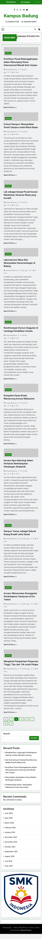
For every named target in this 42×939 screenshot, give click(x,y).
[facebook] (14, 9)
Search (6, 733)
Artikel (8, 53)
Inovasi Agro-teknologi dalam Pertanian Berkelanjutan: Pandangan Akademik (18, 463)
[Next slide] (39, 2)
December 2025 (11, 837)
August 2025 (9, 856)
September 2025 (11, 852)
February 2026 (10, 828)
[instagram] (17, 9)
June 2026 (9, 813)
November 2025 (11, 842)
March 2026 (9, 823)
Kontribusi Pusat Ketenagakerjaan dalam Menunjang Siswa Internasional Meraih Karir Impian (21, 62)
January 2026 (10, 832)
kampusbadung (11, 69)
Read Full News (9, 107)
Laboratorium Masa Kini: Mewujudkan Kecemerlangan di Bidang (19, 263)
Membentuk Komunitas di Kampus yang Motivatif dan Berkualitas (10, 2)
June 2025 (9, 866)
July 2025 (8, 861)
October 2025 (10, 847)
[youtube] (27, 9)
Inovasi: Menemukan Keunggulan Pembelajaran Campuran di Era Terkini (20, 596)
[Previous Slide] (35, 2)
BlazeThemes (26, 930)
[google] (23, 9)
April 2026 (9, 818)
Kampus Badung (21, 16)
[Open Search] (35, 29)
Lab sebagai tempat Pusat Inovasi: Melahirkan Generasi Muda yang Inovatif (24, 2)
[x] (20, 9)
